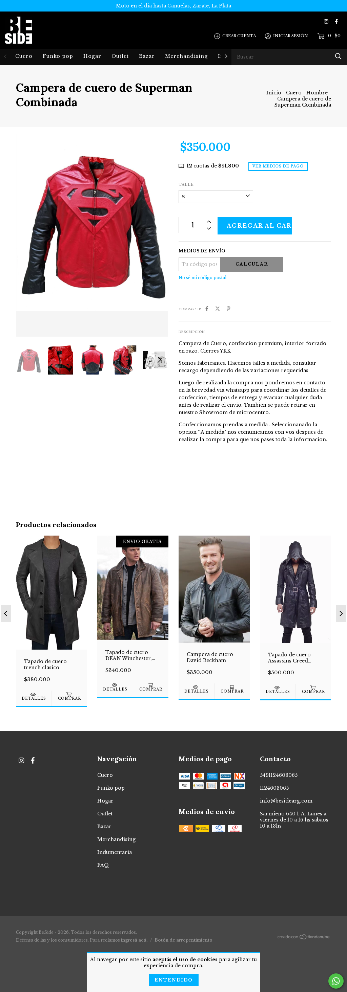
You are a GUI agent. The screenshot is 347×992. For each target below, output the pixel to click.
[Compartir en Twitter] (217, 308)
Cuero (24, 56)
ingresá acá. (134, 940)
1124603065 (274, 788)
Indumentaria (114, 852)
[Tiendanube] (304, 938)
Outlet (120, 56)
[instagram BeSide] (326, 21)
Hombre (317, 93)
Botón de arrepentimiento (183, 940)
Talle (186, 184)
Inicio (273, 93)
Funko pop (58, 56)
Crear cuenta (239, 35)
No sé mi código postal (202, 277)
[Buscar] (338, 56)
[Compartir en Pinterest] (228, 308)
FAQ (103, 865)
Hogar (92, 56)
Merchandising (186, 56)
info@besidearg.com (286, 801)
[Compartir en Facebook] (207, 308)
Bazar (147, 56)
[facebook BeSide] (336, 21)
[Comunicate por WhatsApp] (336, 981)
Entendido (174, 980)
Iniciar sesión (290, 35)
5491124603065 (279, 775)
